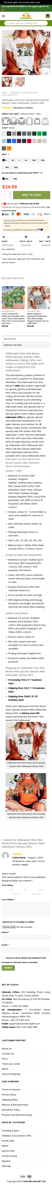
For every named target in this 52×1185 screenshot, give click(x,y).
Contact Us (8, 1053)
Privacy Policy (9, 1094)
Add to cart (31, 195)
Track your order (11, 1063)
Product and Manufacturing (17, 1114)
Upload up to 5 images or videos (18, 922)
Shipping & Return (12, 345)
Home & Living (9, 1155)
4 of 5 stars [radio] (7, 894)
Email (5, 945)
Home (4, 92)
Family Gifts (8, 1140)
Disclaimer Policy (11, 1109)
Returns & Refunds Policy (15, 1104)
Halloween (11, 259)
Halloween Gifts (9, 95)
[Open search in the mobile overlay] (26, 23)
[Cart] (48, 16)
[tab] (26, 339)
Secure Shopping (11, 1073)
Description (10, 339)
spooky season (8, 262)
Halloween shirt (38, 259)
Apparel (6, 1161)
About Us (7, 1048)
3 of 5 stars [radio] (33, 890)
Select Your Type (10, 113)
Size (4, 154)
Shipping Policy (10, 1099)
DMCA (5, 1068)
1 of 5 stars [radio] (5, 890)
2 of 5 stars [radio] (18, 890)
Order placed (7, 245)
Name (5, 932)
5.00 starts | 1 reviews (23, 107)
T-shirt (30, 254)
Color (5, 127)
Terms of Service (11, 1089)
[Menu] (3, 16)
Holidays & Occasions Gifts (24, 92)
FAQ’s (5, 1058)
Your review (8, 899)
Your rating (7, 885)
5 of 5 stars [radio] (26, 894)
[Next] (46, 52)
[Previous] (6, 52)
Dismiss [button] (45, 2)
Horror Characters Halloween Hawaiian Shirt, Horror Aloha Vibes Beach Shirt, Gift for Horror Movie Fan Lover (13, 319)
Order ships (26, 245)
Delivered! (46, 245)
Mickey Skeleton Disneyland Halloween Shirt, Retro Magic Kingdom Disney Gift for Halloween (38, 319)
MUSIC (5, 1145)
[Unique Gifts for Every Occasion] (26, 16)
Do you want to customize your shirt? (20, 172)
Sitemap (6, 1166)
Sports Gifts (8, 1150)
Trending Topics (10, 1130)
